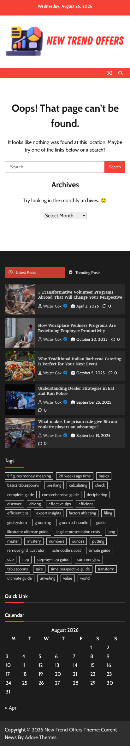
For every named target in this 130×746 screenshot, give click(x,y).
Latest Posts (26, 272)
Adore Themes (40, 737)
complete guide (20, 494)
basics (104, 476)
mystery (34, 541)
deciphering (97, 494)
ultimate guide (19, 578)
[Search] (120, 73)
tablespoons (17, 569)
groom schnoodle (73, 522)
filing (108, 513)
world (85, 578)
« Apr (10, 708)
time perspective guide (70, 569)
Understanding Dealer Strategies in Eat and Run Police (76, 391)
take (39, 569)
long (111, 531)
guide (101, 522)
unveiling (47, 578)
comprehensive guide (60, 494)
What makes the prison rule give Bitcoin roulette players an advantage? (77, 424)
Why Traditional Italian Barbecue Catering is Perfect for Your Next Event (79, 361)
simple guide (99, 550)
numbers (56, 541)
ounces (78, 541)
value (67, 578)
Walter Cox (52, 306)
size (10, 559)
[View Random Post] (109, 73)
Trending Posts (87, 272)
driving (35, 503)
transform (106, 569)
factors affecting (82, 513)
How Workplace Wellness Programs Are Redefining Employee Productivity (77, 328)
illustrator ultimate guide (28, 531)
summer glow (88, 559)
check (100, 485)
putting (98, 541)
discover (14, 503)
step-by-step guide (53, 559)
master (13, 541)
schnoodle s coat (66, 550)
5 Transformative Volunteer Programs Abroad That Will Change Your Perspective (80, 294)
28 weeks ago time (75, 476)
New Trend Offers (63, 730)
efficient (86, 503)
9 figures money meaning (29, 476)
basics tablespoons (23, 485)
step (25, 559)
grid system (17, 522)
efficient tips (17, 513)
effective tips (60, 503)
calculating (78, 485)
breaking (54, 485)
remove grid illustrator (25, 550)
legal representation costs (78, 531)
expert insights (48, 513)
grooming (43, 522)
